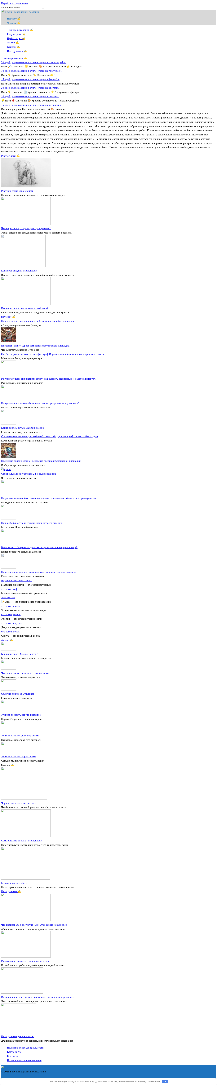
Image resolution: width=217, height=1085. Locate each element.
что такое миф (9, 589)
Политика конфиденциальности (25, 1047)
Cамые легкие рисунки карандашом (21, 840)
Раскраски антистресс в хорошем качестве (25, 960)
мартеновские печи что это (16, 580)
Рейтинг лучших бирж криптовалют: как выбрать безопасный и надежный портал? (48, 378)
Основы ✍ (13, 46)
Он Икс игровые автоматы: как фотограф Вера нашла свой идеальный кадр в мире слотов (53, 354)
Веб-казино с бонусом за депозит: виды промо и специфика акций (39, 547)
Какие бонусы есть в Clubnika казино (22, 427)
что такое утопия (11, 614)
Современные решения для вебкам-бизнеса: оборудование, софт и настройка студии (49, 436)
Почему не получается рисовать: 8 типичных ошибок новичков (37, 320)
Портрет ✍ (14, 18)
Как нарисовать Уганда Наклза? (19, 653)
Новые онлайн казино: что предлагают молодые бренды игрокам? (38, 571)
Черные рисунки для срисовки (18, 803)
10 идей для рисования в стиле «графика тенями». (30, 96)
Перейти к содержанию (14, 3)
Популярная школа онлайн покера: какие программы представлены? (40, 403)
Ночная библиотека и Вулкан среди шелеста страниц (31, 522)
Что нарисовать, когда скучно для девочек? (26, 228)
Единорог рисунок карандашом (19, 270)
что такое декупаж (11, 623)
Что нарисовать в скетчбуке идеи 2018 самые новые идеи (34, 924)
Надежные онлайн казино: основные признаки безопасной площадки (41, 460)
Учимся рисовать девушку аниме (20, 735)
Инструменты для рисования (17, 1036)
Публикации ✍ (16, 38)
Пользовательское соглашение (24, 1060)
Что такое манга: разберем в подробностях (25, 672)
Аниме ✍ (13, 42)
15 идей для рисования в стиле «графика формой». (30, 79)
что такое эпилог (10, 606)
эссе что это (8, 597)
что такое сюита (10, 631)
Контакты (12, 1056)
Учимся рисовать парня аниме (18, 756)
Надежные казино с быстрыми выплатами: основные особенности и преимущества (48, 498)
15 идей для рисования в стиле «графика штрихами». (31, 104)
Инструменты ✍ (17, 51)
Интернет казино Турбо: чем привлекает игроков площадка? (35, 345)
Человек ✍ (14, 22)
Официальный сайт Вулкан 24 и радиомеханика (28, 473)
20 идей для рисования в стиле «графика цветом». (30, 87)
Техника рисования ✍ (20, 29)
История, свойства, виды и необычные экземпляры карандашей (37, 996)
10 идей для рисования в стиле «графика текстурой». (31, 70)
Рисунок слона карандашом (17, 190)
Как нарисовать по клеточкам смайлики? (24, 308)
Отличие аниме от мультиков (17, 693)
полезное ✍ (8, 316)
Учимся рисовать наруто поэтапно (21, 714)
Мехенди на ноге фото (14, 882)
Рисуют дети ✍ (16, 34)
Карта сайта (14, 1051)
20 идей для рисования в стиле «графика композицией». (33, 62)
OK (165, 1081)
